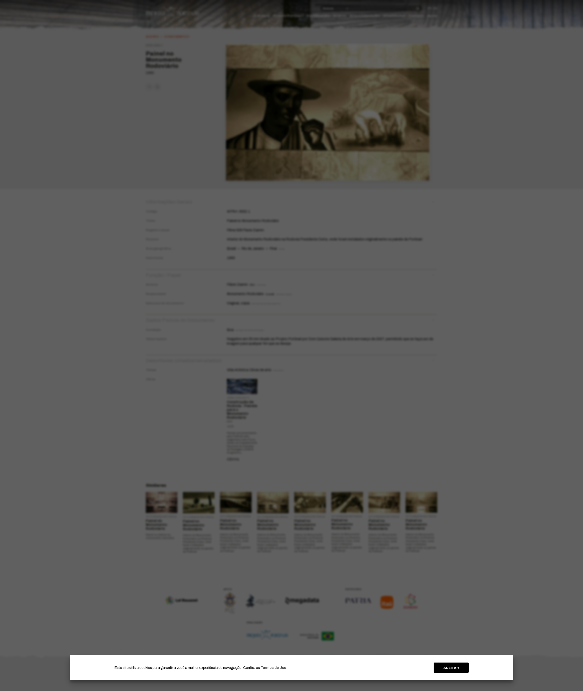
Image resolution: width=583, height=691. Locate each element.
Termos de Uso (273, 668)
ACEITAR (451, 668)
